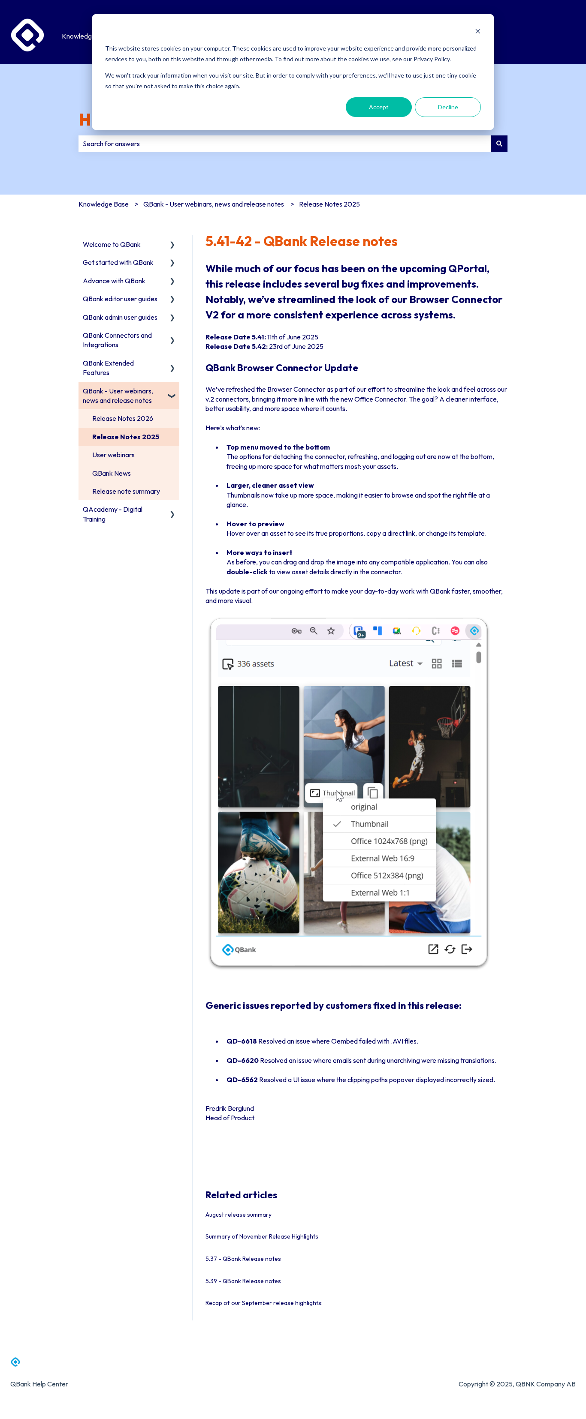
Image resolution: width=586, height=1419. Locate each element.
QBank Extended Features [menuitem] (108, 368)
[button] (172, 245)
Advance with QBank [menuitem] (114, 280)
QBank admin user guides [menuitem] (120, 317)
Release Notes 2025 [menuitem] (125, 436)
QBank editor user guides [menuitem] (120, 298)
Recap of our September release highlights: (264, 1303)
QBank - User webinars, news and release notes (213, 204)
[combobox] (285, 143)
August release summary (238, 1214)
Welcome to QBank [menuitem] (112, 244)
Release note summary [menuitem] (126, 491)
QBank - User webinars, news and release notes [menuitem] (118, 396)
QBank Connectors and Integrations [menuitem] (117, 340)
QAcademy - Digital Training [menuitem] (112, 514)
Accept (379, 107)
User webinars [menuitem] (113, 454)
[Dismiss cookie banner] (478, 32)
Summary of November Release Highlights (261, 1236)
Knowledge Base (87, 36)
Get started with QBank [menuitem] (118, 262)
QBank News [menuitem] (111, 473)
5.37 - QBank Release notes (243, 1259)
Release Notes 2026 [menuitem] (122, 418)
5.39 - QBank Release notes (243, 1281)
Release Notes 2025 (329, 204)
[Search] (499, 143)
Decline (448, 107)
